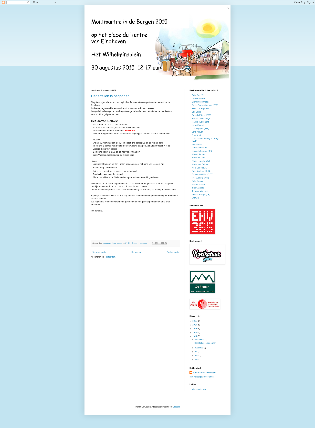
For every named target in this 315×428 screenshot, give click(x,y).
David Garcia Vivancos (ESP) (205, 105)
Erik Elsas (196, 112)
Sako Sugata (197, 181)
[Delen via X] (159, 243)
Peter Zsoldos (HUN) (201, 171)
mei (197, 359)
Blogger (176, 407)
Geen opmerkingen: (140, 243)
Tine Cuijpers (198, 188)
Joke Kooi (196, 135)
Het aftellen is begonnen (110, 96)
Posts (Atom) (110, 257)
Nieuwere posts (99, 252)
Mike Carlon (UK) (199, 168)
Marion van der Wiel (201, 161)
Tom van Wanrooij (200, 191)
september (200, 340)
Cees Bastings (198, 98)
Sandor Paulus (198, 184)
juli (196, 352)
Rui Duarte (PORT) (200, 178)
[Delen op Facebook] (162, 243)
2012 (195, 332)
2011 (195, 336)
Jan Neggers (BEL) (200, 128)
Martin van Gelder (200, 164)
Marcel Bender (198, 154)
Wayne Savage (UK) (201, 194)
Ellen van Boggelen (201, 108)
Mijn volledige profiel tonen (201, 377)
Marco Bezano (198, 158)
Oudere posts (173, 252)
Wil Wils (195, 198)
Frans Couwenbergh (201, 118)
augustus (199, 348)
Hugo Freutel (198, 125)
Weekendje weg (199, 389)
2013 (195, 328)
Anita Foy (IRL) (198, 95)
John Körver (197, 132)
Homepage (136, 252)
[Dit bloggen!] (156, 243)
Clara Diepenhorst (200, 102)
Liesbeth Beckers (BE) (202, 151)
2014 (195, 325)
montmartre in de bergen (204, 372)
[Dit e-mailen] (153, 243)
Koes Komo (197, 144)
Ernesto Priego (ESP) (201, 115)
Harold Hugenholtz (200, 122)
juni (197, 355)
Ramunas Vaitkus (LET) (202, 174)
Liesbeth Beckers (199, 147)
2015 (195, 321)
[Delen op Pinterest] (165, 243)
